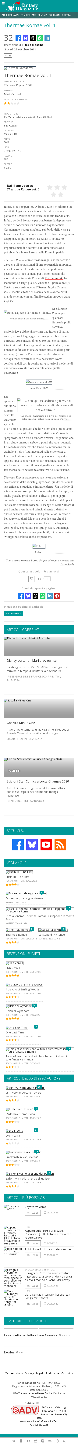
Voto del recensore (16, 99)
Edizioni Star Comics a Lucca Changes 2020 (38, 781)
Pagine (8, 156)
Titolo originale (14, 81)
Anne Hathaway (10, 15)
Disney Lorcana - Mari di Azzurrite (32, 660)
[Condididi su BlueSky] (25, 38)
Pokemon (54, 15)
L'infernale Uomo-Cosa (20, 1114)
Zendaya (42, 15)
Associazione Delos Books (36, 1393)
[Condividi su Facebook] (18, 38)
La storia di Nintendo (51, 934)
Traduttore (11, 114)
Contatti (67, 1373)
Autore (8, 90)
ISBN (6, 147)
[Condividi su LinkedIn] (47, 38)
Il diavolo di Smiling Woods (23, 989)
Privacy (29, 1373)
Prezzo (8, 164)
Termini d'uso (14, 1373)
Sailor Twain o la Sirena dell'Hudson (28, 1178)
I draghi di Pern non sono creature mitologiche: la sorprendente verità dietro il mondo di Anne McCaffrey (48, 1276)
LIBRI (27, 1227)
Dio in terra (13, 1135)
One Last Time (15, 1032)
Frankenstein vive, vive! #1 (22, 1157)
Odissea (66, 15)
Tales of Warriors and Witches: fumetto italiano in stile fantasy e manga (37, 1057)
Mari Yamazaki (54, 278)
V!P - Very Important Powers (23, 1092)
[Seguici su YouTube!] (46, 844)
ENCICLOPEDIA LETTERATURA (40, 1270)
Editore (8, 122)
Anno (7, 139)
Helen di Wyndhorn (18, 1011)
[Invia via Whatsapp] (40, 38)
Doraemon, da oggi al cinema (24, 898)
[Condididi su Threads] (33, 38)
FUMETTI (14, 770)
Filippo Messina (33, 45)
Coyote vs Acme (36, 1207)
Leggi (34, 1212)
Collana (9, 130)
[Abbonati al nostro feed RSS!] (60, 844)
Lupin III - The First (17, 877)
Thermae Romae (16, 934)
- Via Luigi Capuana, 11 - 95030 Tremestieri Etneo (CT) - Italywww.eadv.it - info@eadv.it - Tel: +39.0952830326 (43, 1416)
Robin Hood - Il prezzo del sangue (48, 1249)
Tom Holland (28, 15)
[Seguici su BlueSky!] (32, 844)
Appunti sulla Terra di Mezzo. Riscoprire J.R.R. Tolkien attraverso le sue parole (48, 1234)
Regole (39, 1373)
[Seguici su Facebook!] (18, 844)
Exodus (9, 1352)
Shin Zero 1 (13, 968)
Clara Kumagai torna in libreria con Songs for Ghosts (47, 1296)
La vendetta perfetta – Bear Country (30, 1335)
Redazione (53, 1373)
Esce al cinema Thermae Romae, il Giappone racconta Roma (40, 917)
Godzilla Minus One (21, 723)
